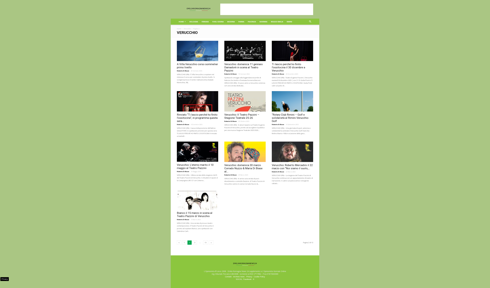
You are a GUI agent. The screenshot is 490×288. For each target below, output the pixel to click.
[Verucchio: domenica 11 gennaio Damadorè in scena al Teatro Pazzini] (245, 51)
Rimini (289, 22)
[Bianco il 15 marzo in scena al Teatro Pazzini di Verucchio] (197, 199)
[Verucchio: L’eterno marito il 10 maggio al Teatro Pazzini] (197, 152)
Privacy (249, 276)
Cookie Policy (259, 276)
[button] (310, 22)
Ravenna (263, 22)
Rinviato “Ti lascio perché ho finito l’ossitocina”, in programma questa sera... (197, 118)
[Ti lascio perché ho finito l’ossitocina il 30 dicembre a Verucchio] (292, 51)
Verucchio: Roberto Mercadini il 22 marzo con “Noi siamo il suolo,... (292, 167)
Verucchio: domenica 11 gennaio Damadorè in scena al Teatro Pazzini (243, 67)
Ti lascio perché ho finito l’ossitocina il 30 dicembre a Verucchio (288, 67)
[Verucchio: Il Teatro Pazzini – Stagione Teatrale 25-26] (245, 101)
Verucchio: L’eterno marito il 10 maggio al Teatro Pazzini (195, 166)
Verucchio (187, 29)
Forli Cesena (218, 22)
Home (181, 22)
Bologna (193, 22)
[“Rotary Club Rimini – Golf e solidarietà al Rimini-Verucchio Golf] (292, 101)
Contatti (228, 276)
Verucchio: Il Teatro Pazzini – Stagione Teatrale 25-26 (241, 116)
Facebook (247, 279)
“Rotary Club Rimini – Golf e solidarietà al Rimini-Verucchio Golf (290, 118)
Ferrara (205, 22)
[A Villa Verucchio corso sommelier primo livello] (197, 51)
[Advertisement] (266, 9)
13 (205, 242)
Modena (231, 22)
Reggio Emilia (277, 22)
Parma (241, 22)
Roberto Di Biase (183, 71)
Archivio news (239, 276)
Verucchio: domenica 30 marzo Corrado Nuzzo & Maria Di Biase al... (243, 168)
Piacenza (252, 22)
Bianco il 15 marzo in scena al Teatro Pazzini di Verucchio (194, 214)
